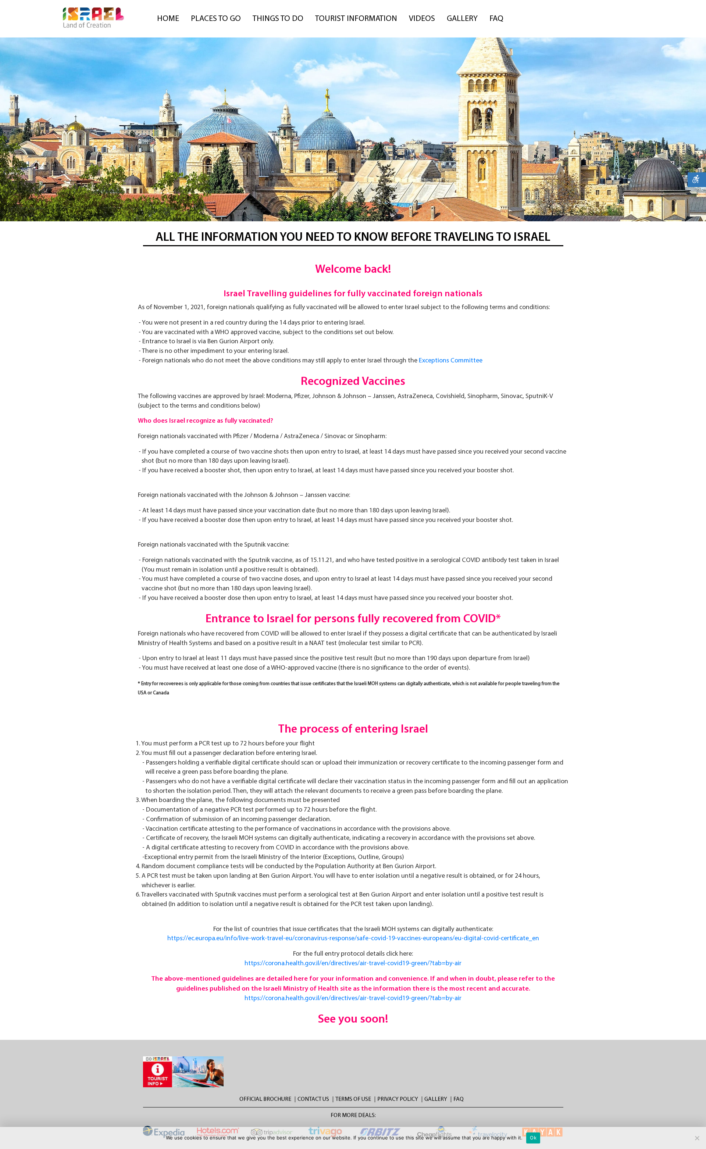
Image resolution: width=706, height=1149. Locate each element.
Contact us (313, 1099)
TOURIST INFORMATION (357, 19)
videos (423, 19)
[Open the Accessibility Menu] (697, 179)
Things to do (279, 19)
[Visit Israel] (94, 17)
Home (169, 19)
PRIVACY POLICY (397, 1099)
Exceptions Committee (450, 361)
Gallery (464, 19)
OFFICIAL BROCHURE (265, 1099)
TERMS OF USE (353, 1099)
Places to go (217, 19)
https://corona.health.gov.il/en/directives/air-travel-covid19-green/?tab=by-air (353, 963)
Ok (533, 1138)
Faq (497, 19)
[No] (696, 1138)
